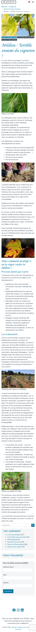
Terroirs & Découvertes (12, 9)
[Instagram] (18, 611)
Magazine (12, 7)
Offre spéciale (12, 539)
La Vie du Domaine (14, 535)
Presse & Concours (14, 542)
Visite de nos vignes (14, 547)
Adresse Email (8, 567)
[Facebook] (14, 611)
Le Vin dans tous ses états (25, 37)
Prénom (6, 583)
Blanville (4, 7)
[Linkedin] (22, 611)
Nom (4, 575)
